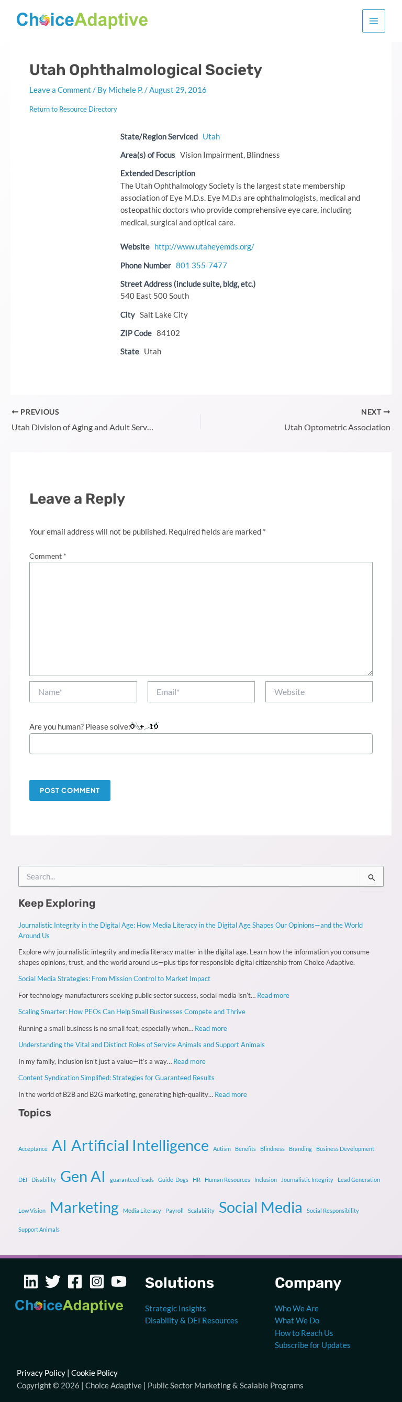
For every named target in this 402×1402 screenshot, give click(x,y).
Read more (273, 995)
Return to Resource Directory (73, 109)
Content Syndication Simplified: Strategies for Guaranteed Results (116, 1077)
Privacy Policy (41, 1372)
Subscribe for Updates (313, 1345)
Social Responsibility (333, 1210)
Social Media (261, 1207)
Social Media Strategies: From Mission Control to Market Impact (114, 978)
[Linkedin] (31, 1281)
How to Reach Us (304, 1333)
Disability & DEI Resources (191, 1320)
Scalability (201, 1210)
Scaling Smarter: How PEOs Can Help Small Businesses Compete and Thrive (131, 1011)
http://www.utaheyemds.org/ (204, 246)
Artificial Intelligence (140, 1145)
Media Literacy (142, 1210)
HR (196, 1179)
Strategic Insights (175, 1308)
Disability (43, 1179)
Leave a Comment (60, 89)
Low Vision (32, 1210)
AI (59, 1145)
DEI (22, 1179)
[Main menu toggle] (373, 20)
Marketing (84, 1207)
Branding (300, 1148)
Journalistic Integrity (307, 1179)
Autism (222, 1148)
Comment (47, 555)
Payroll (174, 1210)
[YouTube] (119, 1281)
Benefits (245, 1148)
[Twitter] (53, 1281)
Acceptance (33, 1148)
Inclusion (265, 1179)
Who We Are (297, 1308)
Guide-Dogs (173, 1179)
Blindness (272, 1148)
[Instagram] (97, 1281)
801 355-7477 (201, 265)
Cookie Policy (94, 1372)
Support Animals (39, 1229)
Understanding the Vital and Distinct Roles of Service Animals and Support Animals (141, 1044)
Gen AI (83, 1176)
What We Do (297, 1320)
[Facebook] (75, 1281)
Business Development (345, 1148)
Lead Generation (359, 1179)
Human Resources (227, 1179)
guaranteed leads (132, 1179)
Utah (211, 136)
